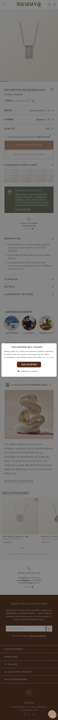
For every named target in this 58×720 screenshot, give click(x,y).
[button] (29, 371)
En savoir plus (48, 357)
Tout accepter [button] (29, 364)
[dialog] (29, 360)
